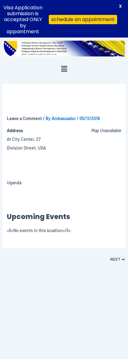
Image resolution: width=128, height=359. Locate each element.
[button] (64, 68)
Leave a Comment (24, 118)
